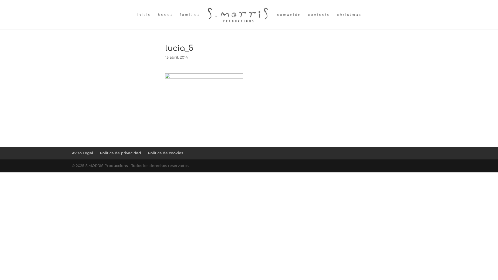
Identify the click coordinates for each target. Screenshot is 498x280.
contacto (319, 15)
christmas (349, 15)
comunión (289, 15)
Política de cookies (165, 153)
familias (190, 15)
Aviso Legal (82, 153)
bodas (165, 15)
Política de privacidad (120, 153)
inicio (144, 15)
